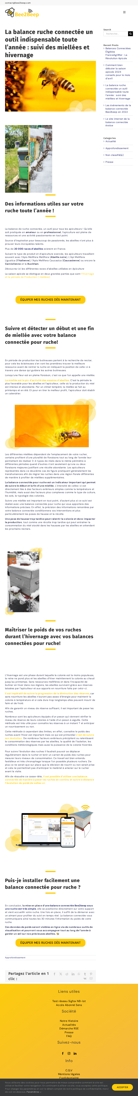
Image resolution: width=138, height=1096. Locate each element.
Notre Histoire (69, 1021)
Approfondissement (15, 957)
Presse (109, 161)
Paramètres (33, 1091)
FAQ (69, 1036)
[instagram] (69, 1053)
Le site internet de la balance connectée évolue (118, 122)
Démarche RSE (69, 1028)
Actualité (111, 141)
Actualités (69, 1025)
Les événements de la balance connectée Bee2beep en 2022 (118, 108)
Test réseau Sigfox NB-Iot (69, 1001)
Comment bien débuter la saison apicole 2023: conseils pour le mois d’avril (118, 72)
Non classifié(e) (115, 154)
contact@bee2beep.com (18, 3)
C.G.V (69, 1070)
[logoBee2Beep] (22, 6)
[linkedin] (75, 1053)
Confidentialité (69, 1078)
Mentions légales (69, 1074)
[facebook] (62, 1053)
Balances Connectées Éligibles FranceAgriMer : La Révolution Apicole (118, 53)
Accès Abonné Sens (69, 1005)
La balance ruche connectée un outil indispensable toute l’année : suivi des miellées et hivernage (118, 92)
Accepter (122, 1087)
